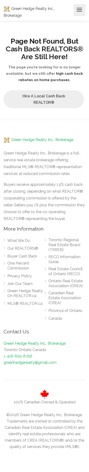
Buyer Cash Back (22, 256)
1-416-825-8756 (18, 356)
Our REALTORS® (22, 248)
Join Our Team (20, 284)
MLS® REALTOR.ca (24, 303)
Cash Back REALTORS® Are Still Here (44, 53)
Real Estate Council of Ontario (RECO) (65, 271)
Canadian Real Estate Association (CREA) (64, 298)
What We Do (18, 240)
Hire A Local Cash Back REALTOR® (44, 99)
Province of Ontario (65, 310)
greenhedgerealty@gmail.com (30, 362)
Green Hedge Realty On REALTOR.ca (25, 293)
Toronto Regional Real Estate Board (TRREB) (64, 245)
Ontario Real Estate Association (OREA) (65, 283)
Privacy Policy (19, 276)
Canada (55, 318)
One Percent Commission (18, 265)
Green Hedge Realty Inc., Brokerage (41, 139)
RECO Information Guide (64, 259)
